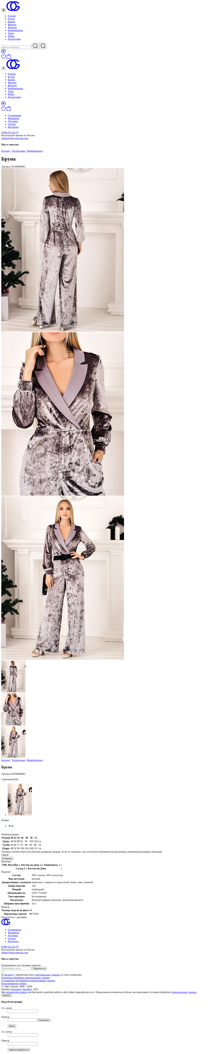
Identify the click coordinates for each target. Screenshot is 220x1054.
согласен (8, 974)
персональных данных (47, 974)
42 (12, 826)
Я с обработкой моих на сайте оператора (41, 974)
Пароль (5, 1017)
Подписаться (39, 968)
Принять (7, 995)
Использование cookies (14, 983)
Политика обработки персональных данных (25, 977)
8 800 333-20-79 (9, 132)
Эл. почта (6, 1008)
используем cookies (16, 992)
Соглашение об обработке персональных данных (28, 980)
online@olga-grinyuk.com (14, 138)
